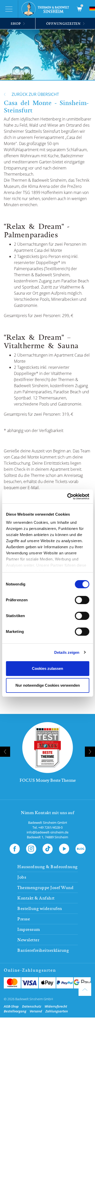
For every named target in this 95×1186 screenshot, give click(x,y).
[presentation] (5, 752)
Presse (23, 919)
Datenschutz (31, 1006)
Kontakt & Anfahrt (36, 898)
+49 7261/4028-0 (50, 827)
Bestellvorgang (15, 1011)
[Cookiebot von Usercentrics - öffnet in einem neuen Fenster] (67, 496)
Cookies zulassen (47, 668)
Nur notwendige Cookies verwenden (47, 685)
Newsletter (28, 940)
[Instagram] (31, 848)
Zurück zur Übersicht (35, 94)
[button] (40, 797)
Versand (36, 1011)
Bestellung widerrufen (39, 908)
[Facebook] (15, 848)
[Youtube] (64, 848)
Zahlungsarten (56, 1011)
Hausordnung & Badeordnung (47, 867)
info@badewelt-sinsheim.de (47, 832)
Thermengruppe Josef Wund (45, 887)
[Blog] (80, 848)
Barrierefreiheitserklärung (43, 950)
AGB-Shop (11, 1006)
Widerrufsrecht (56, 1006)
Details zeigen (66, 652)
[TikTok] (48, 848)
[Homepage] (47, 9)
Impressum (28, 929)
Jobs (21, 877)
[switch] (82, 600)
